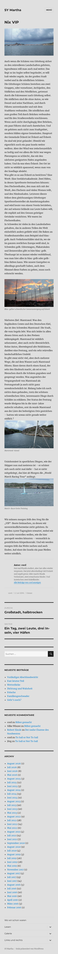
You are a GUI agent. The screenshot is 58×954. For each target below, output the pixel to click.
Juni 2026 (12, 771)
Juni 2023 (12, 809)
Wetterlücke (13, 684)
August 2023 (14, 801)
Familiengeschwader (18, 696)
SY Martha (12, 10)
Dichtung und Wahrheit (20, 688)
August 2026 (14, 763)
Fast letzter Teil (15, 681)
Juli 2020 (12, 850)
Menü (49, 10)
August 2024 (14, 790)
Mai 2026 (12, 775)
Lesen (7, 927)
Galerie (8, 933)
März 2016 (12, 903)
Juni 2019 (12, 862)
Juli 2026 (12, 767)
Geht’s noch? (14, 700)
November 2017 (15, 869)
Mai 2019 (12, 865)
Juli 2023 (11, 805)
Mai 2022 (12, 828)
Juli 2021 (11, 835)
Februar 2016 (14, 907)
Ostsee (29, 593)
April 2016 (12, 900)
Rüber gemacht (24, 722)
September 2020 (16, 843)
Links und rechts (13, 940)
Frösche (11, 692)
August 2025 (14, 778)
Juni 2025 (12, 786)
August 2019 (13, 854)
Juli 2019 (11, 858)
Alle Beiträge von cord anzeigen (27, 582)
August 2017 (13, 873)
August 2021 (13, 831)
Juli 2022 (12, 820)
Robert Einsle (14, 729)
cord (10, 593)
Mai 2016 (12, 896)
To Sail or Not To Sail (27, 737)
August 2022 (14, 816)
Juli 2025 (12, 782)
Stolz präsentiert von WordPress (30, 949)
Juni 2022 (12, 824)
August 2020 (14, 846)
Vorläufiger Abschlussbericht (22, 677)
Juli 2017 (11, 877)
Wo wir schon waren (15, 920)
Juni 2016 (12, 892)
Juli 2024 (12, 793)
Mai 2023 (12, 812)
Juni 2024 (12, 797)
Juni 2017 (12, 881)
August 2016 (13, 884)
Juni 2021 (12, 839)
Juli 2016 (11, 888)
